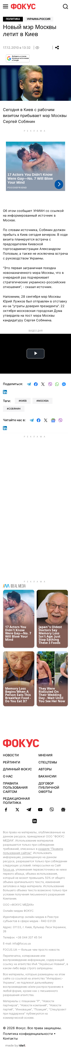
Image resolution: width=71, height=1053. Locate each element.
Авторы (45, 769)
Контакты (10, 1038)
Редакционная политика (16, 801)
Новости (11, 755)
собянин (14, 408)
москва (43, 400)
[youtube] (40, 809)
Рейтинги (11, 762)
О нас (8, 776)
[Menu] (5, 6)
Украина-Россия (38, 19)
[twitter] (17, 809)
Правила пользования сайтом (15, 787)
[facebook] (6, 809)
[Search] (65, 6)
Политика (13, 19)
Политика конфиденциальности (28, 1034)
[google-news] (63, 809)
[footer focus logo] (21, 743)
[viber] (51, 809)
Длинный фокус (17, 769)
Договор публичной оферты (48, 787)
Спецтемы (47, 762)
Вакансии (47, 776)
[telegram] (29, 809)
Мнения (45, 755)
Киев (23, 400)
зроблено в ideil (15, 1045)
